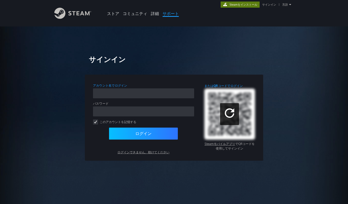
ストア (113, 13)
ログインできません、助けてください (143, 152)
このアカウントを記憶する (118, 122)
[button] (229, 114)
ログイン (143, 133)
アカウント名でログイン (110, 85)
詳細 (155, 13)
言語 (285, 4)
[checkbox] (95, 122)
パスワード (101, 103)
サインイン (269, 4)
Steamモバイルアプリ (220, 144)
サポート (171, 13)
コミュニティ (135, 13)
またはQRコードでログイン (223, 86)
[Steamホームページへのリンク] (72, 17)
